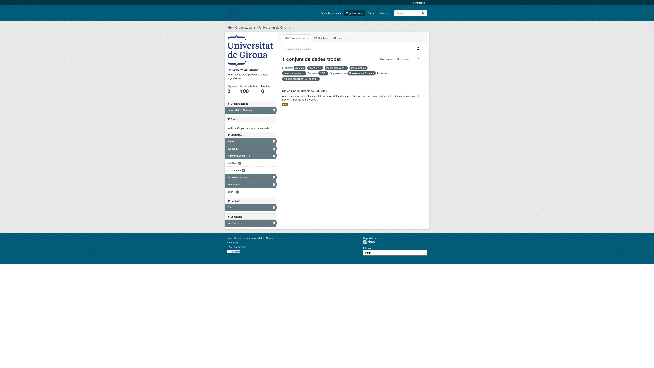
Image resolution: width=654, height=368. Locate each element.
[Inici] (230, 27)
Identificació (418, 2)
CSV (285, 104)
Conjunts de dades (331, 13)
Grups (371, 13)
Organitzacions (354, 13)
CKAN (369, 242)
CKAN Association (236, 247)
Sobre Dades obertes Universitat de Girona (250, 238)
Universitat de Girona (274, 27)
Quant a (383, 13)
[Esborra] (303, 68)
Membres (322, 38)
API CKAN (232, 242)
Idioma (367, 248)
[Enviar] (423, 13)
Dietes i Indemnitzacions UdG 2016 (304, 91)
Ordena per (386, 59)
